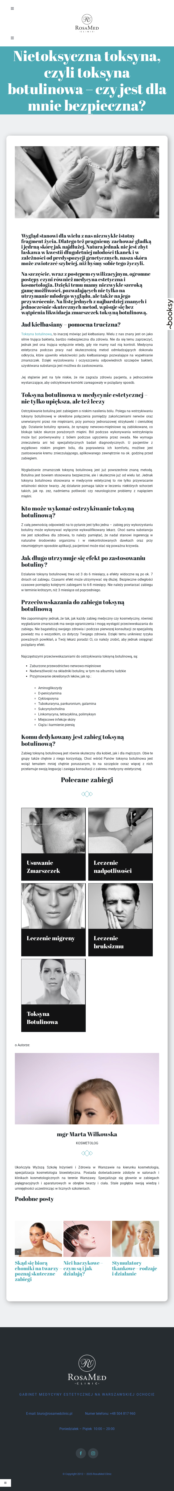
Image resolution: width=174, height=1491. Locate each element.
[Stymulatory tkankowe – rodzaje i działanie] (135, 1223)
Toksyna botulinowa (36, 334)
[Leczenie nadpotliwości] (120, 810)
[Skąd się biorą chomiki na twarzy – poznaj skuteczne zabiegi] (38, 1223)
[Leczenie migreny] (53, 886)
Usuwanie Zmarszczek (43, 866)
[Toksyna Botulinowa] (53, 962)
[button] (18, 1252)
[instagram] (93, 1453)
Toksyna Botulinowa (42, 1018)
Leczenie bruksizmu (109, 942)
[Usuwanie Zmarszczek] (53, 810)
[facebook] (81, 1453)
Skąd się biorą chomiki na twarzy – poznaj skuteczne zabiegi (38, 1270)
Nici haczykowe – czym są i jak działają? (83, 1268)
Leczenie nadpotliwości (113, 866)
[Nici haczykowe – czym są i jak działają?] (87, 1223)
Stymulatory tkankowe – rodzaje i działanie (134, 1268)
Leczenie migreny (51, 938)
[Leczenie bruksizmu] (120, 886)
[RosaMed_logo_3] (87, 14)
